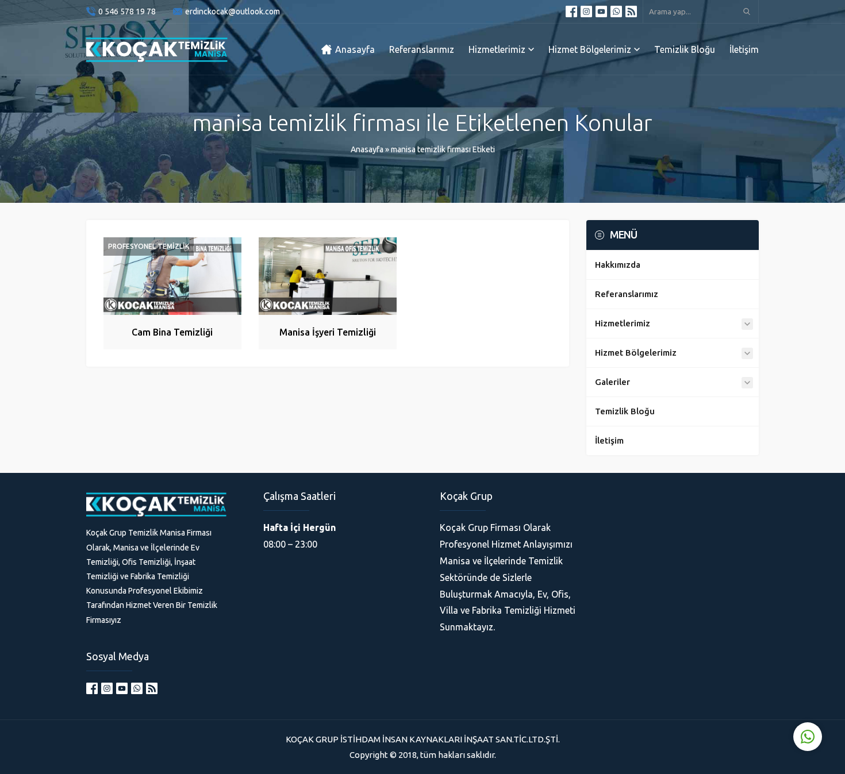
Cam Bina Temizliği (172, 332)
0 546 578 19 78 (127, 11)
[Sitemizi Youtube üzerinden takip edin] (601, 11)
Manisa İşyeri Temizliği (327, 332)
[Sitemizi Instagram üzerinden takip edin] (586, 11)
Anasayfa (367, 149)
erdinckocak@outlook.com (232, 11)
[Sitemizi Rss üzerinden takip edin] (631, 11)
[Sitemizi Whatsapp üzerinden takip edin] (616, 11)
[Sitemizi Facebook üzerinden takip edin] (571, 11)
